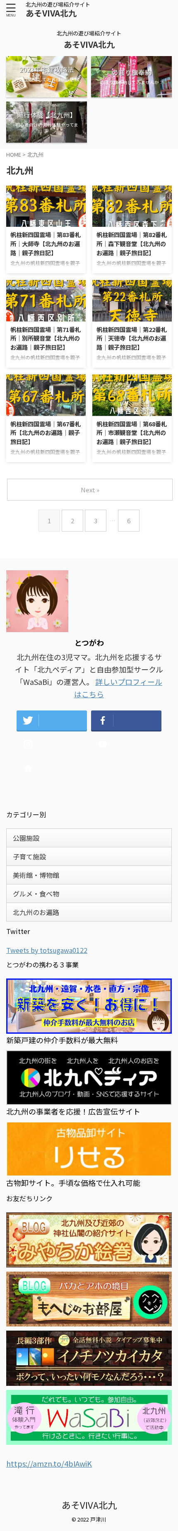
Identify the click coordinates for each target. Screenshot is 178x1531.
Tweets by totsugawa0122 (46, 950)
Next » (90, 489)
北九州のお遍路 (36, 912)
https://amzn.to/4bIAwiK (49, 1463)
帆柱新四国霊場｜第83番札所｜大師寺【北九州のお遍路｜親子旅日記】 (45, 243)
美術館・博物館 (36, 875)
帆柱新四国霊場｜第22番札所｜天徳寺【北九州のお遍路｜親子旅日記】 (131, 338)
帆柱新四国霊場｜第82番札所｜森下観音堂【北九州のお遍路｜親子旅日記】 (131, 243)
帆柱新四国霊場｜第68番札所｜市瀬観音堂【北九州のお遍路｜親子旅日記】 (131, 432)
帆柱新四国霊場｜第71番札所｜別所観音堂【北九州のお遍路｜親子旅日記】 (45, 338)
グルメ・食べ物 (36, 893)
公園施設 (26, 838)
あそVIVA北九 (51, 13)
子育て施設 (29, 856)
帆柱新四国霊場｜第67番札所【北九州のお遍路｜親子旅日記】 (45, 432)
